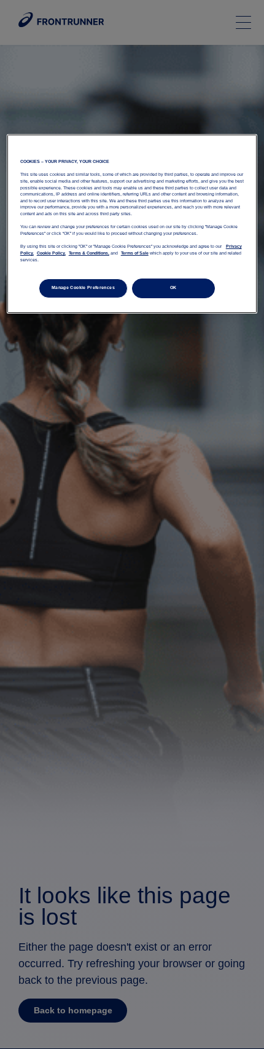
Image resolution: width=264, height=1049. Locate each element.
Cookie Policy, (51, 253)
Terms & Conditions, (89, 253)
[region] (132, 224)
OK (173, 287)
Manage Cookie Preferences (83, 287)
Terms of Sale (135, 253)
